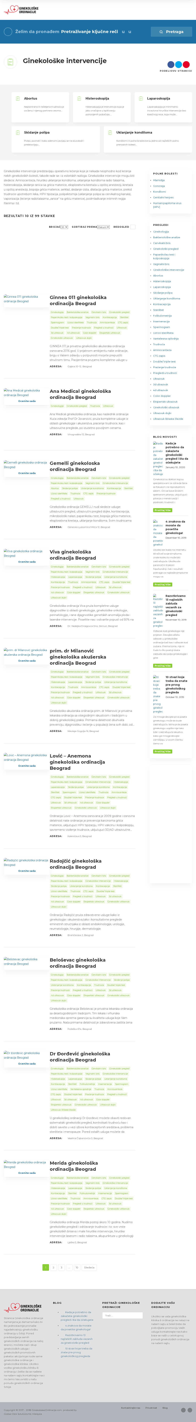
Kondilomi (159, 191)
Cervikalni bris (161, 243)
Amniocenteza (162, 350)
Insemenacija (161, 321)
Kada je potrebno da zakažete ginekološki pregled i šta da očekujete (77, 1316)
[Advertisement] (69, 266)
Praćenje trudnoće (164, 367)
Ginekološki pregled (165, 248)
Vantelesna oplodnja (166, 338)
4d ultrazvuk (160, 390)
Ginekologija (161, 231)
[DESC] (132, 227)
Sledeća (89, 1267)
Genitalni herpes (163, 197)
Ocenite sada (27, 401)
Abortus (158, 275)
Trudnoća (159, 344)
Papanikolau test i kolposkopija (164, 256)
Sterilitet (158, 309)
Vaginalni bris (161, 264)
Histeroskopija (162, 281)
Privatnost (151, 1407)
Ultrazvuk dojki (162, 413)
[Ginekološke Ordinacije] (21, 10)
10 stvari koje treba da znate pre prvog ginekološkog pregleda (76, 1352)
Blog (165, 1407)
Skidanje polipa (162, 292)
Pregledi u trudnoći (165, 372)
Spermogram (161, 327)
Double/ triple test (164, 361)
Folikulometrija (162, 315)
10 (77, 1267)
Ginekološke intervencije (168, 269)
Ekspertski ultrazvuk (165, 401)
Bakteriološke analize (166, 237)
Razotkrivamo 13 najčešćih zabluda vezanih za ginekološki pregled (77, 1339)
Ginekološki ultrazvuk (166, 407)
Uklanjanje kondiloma (166, 298)
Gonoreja (159, 185)
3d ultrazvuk (160, 384)
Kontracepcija (162, 304)
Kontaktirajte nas (130, 1407)
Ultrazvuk (159, 378)
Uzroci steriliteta (163, 332)
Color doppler (162, 395)
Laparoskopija (162, 286)
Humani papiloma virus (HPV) (167, 205)
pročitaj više (163, 510)
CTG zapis (159, 355)
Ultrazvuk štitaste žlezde (168, 418)
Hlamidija (159, 180)
